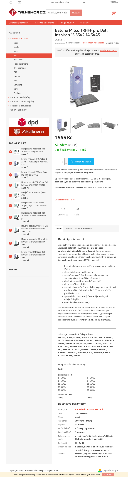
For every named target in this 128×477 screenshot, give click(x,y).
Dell (15, 55)
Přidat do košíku (83, 161)
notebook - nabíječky (20, 97)
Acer (16, 43)
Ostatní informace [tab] (83, 228)
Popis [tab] (59, 228)
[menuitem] (18, 22)
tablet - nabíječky (18, 109)
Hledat (76, 12)
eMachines (19, 59)
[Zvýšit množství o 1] (66, 160)
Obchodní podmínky (60, 2)
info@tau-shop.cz (108, 50)
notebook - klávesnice (20, 105)
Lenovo (17, 76)
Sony (16, 89)
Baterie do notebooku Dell (89, 409)
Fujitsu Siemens (21, 64)
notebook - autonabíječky (22, 101)
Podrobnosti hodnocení (93, 42)
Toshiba (17, 93)
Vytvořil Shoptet (111, 470)
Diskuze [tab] (68, 228)
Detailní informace (63, 199)
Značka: (112, 43)
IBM (15, 72)
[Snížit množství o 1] (66, 163)
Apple (16, 47)
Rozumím (108, 474)
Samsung (18, 84)
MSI (15, 80)
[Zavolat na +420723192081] (13, 2)
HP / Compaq (20, 68)
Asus (16, 51)
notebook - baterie (19, 38)
